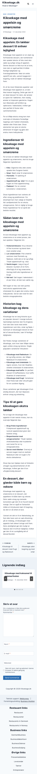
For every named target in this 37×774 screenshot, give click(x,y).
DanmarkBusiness (18, 735)
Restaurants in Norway (18, 725)
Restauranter (18, 717)
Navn (7, 644)
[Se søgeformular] (28, 4)
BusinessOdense (18, 743)
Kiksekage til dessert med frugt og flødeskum (9, 547)
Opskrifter (11, 14)
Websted (7, 663)
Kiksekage (8, 32)
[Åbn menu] (33, 3)
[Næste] (31, 578)
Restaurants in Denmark (18, 721)
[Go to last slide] (5, 578)
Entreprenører (18, 770)
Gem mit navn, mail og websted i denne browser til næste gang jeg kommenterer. (19, 670)
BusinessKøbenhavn (19, 739)
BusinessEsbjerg (18, 748)
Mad (4, 14)
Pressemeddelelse (18, 757)
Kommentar (8, 612)
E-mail (7, 654)
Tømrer (18, 766)
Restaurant (18, 713)
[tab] (14, 589)
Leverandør (18, 761)
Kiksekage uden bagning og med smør (28, 547)
